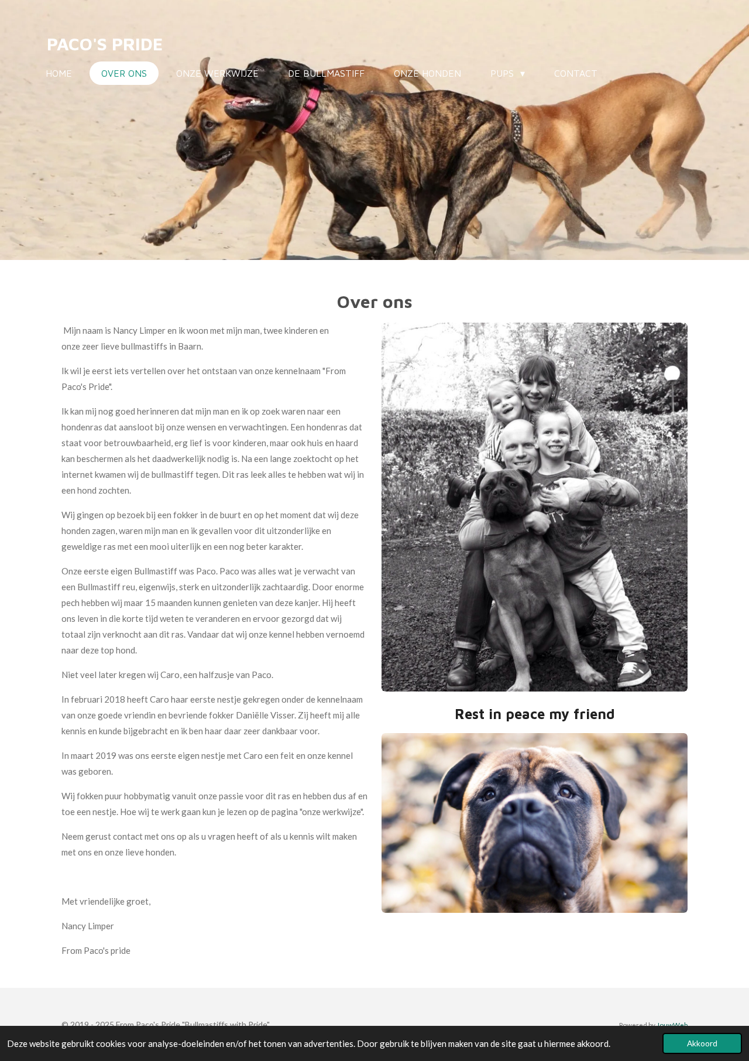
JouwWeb (672, 1025)
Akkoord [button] (702, 1043)
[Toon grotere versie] (535, 823)
